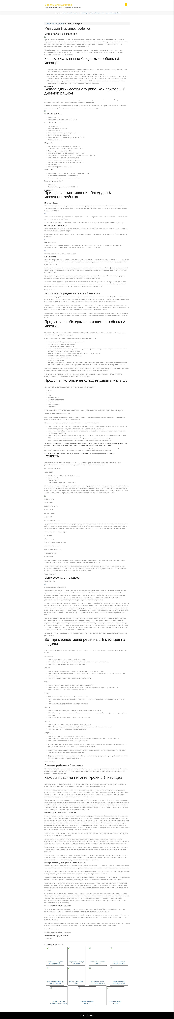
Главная (48, 24)
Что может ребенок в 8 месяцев (87, 1002)
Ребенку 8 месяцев (58, 24)
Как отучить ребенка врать (70, 13)
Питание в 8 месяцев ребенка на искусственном (58, 1002)
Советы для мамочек (58, 4)
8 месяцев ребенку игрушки (115, 1002)
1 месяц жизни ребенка (113, 13)
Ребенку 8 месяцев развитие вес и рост (119, 962)
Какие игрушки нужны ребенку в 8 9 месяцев (98, 982)
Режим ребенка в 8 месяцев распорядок (119, 982)
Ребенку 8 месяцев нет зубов (76, 982)
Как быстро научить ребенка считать (92, 13)
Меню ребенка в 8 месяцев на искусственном (55, 982)
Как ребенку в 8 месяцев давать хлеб (76, 962)
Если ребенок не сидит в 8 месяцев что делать (55, 962)
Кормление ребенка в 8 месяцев (97, 962)
